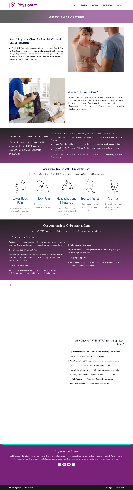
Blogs (119, 5)
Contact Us (107, 5)
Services (95, 5)
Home (73, 5)
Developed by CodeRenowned (115, 488)
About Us (83, 5)
